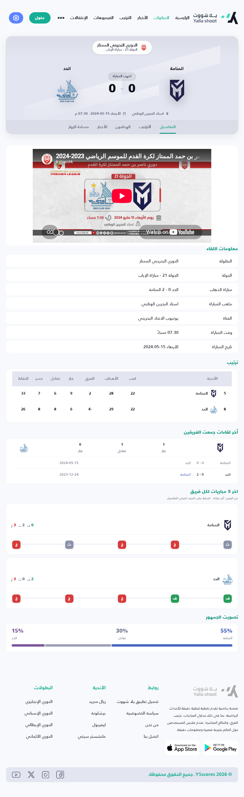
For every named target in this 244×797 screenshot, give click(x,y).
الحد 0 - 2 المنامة (164, 289)
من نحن (152, 724)
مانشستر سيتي (92, 736)
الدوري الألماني (39, 736)
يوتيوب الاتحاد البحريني (158, 318)
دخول (40, 18)
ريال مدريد (97, 701)
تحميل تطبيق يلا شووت (138, 701)
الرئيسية (182, 18)
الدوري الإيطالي (39, 724)
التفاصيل (168, 127)
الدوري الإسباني (39, 713)
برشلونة (98, 713)
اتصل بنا (151, 736)
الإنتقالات (79, 18)
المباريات (161, 18)
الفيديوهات (104, 18)
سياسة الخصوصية (142, 713)
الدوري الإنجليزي (39, 701)
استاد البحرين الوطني (160, 304)
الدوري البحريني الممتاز (159, 261)
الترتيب (126, 18)
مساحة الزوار (78, 127)
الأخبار (142, 18)
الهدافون (122, 127)
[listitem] (227, 545)
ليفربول (99, 724)
